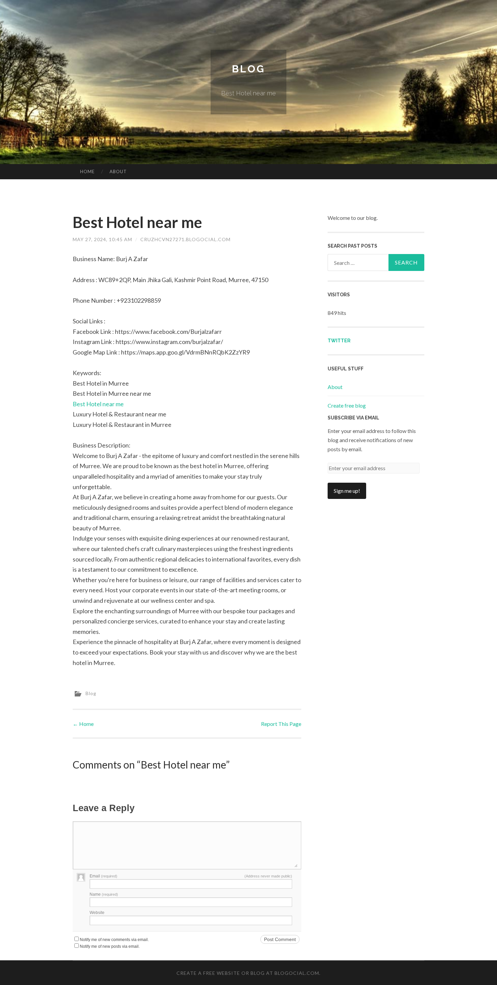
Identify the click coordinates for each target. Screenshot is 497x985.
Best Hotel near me (98, 404)
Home (87, 171)
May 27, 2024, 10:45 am (102, 239)
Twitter (339, 340)
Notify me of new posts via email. (110, 946)
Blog (248, 69)
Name (104, 894)
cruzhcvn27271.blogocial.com (185, 239)
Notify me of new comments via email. (114, 939)
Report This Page (281, 723)
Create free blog (347, 405)
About (118, 171)
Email (103, 876)
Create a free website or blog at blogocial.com (247, 973)
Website (97, 912)
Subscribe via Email (353, 417)
